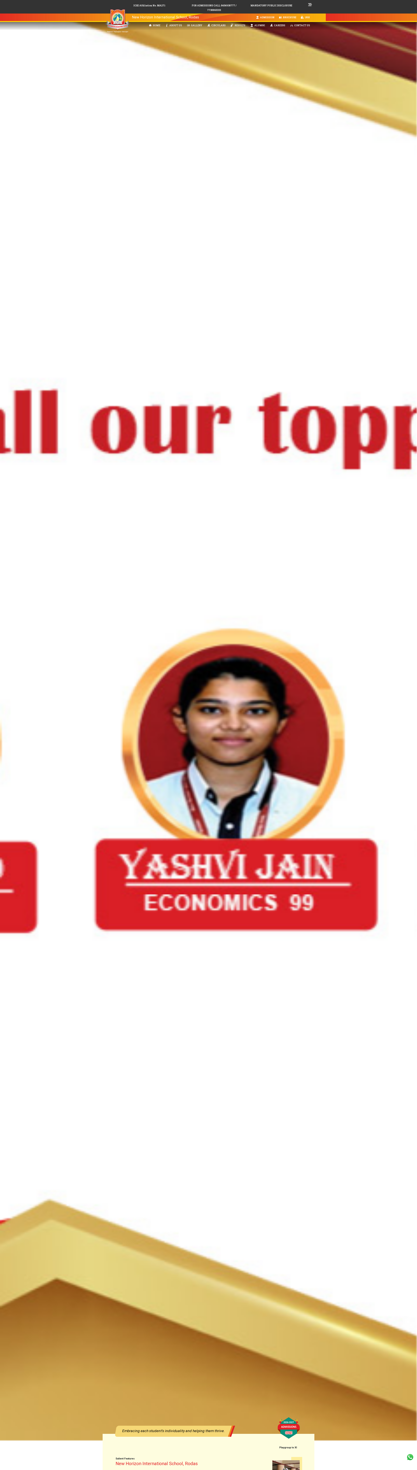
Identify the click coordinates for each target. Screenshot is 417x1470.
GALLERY (196, 25)
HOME (156, 25)
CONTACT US (302, 25)
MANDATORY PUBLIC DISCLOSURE (271, 5)
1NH (307, 17)
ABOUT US (175, 25)
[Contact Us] (410, 1457)
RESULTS (239, 25)
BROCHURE (289, 17)
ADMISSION (266, 17)
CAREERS (279, 25)
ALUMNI (259, 25)
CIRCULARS (218, 25)
